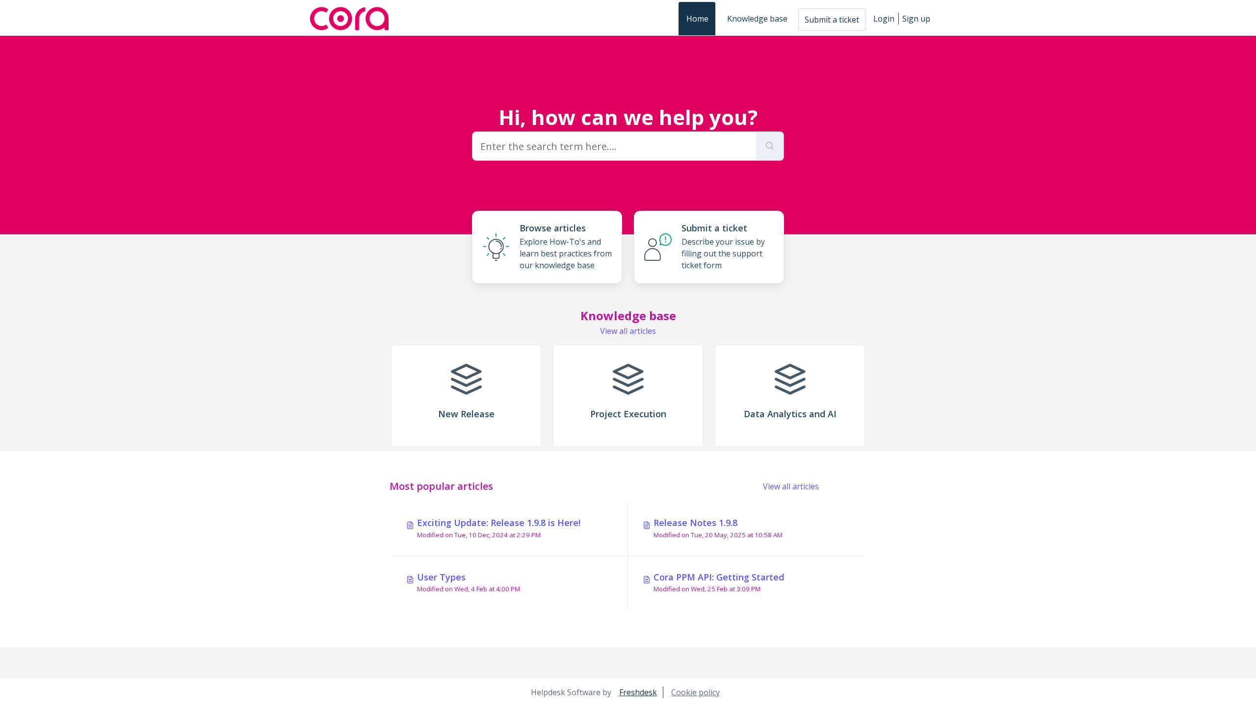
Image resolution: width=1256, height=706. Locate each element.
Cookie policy (695, 692)
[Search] (770, 146)
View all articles (628, 331)
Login (883, 18)
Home (697, 18)
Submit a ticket (832, 19)
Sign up (916, 18)
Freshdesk (638, 692)
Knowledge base (757, 18)
